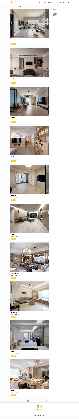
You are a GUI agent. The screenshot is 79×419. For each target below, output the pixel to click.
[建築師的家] (29, 23)
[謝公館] (29, 140)
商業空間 (54, 14)
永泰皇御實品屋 (14, 273)
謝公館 (12, 156)
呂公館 (12, 234)
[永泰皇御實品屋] (29, 257)
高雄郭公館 (13, 195)
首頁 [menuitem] (39, 2)
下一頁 (46, 400)
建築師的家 (13, 40)
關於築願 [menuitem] (44, 2)
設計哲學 (53, 15)
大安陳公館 (13, 78)
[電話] (38, 415)
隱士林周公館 (14, 312)
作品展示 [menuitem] (54, 2)
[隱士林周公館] (29, 296)
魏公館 (12, 351)
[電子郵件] (41, 415)
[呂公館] (29, 218)
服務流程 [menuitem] (49, 2)
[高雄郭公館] (29, 179)
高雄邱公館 (13, 117)
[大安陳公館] (29, 62)
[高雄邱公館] (29, 101)
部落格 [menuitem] (60, 2)
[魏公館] (29, 335)
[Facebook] (35, 415)
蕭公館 (12, 390)
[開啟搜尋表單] (68, 2)
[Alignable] (44, 415)
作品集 (18, 236)
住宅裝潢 (16, 197)
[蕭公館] (29, 374)
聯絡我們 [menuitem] (64, 2)
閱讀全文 (13, 160)
